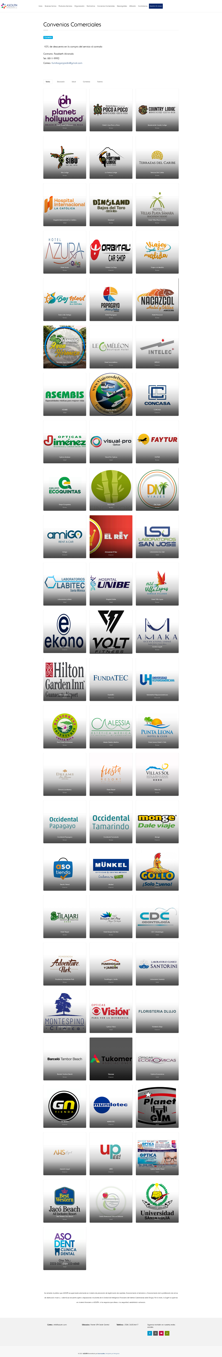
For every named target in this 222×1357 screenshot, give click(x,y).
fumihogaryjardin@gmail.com (67, 63)
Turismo (100, 82)
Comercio (48, 37)
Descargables (122, 6)
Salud (74, 82)
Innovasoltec (101, 1353)
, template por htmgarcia (112, 1353)
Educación (61, 82)
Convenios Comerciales (106, 6)
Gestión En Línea (156, 6)
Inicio (40, 6)
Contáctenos (142, 6)
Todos (48, 82)
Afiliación (132, 6)
